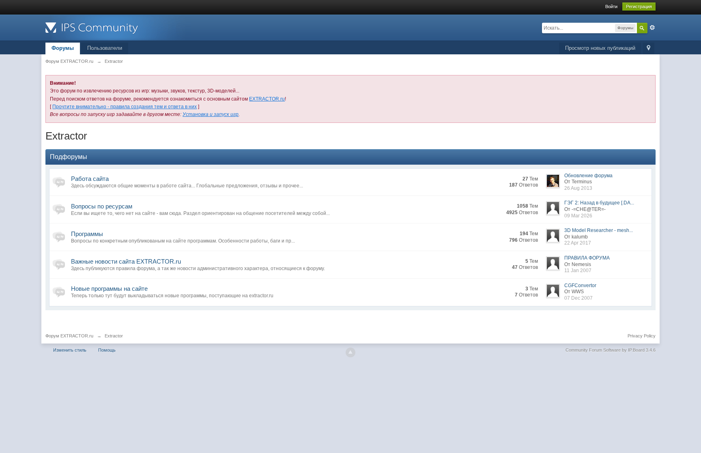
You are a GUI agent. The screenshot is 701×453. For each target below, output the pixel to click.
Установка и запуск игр (211, 114)
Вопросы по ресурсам (101, 206)
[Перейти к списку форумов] (118, 27)
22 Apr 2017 (577, 243)
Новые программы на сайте (109, 288)
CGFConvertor (580, 285)
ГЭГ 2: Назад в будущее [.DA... (599, 203)
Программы (87, 233)
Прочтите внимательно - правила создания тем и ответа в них (124, 106)
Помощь (107, 350)
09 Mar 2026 (578, 216)
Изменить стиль (69, 350)
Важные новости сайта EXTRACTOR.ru (126, 261)
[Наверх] (350, 352)
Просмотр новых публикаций (600, 48)
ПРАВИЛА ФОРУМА (587, 258)
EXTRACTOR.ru (267, 99)
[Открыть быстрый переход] (648, 48)
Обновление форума (588, 175)
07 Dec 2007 (578, 298)
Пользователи (104, 48)
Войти (611, 6)
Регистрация (639, 6)
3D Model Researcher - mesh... (598, 230)
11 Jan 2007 (577, 270)
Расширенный (652, 27)
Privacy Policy (642, 335)
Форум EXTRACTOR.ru (69, 335)
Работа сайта (90, 178)
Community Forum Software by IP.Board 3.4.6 (611, 350)
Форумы (63, 48)
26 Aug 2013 (578, 188)
